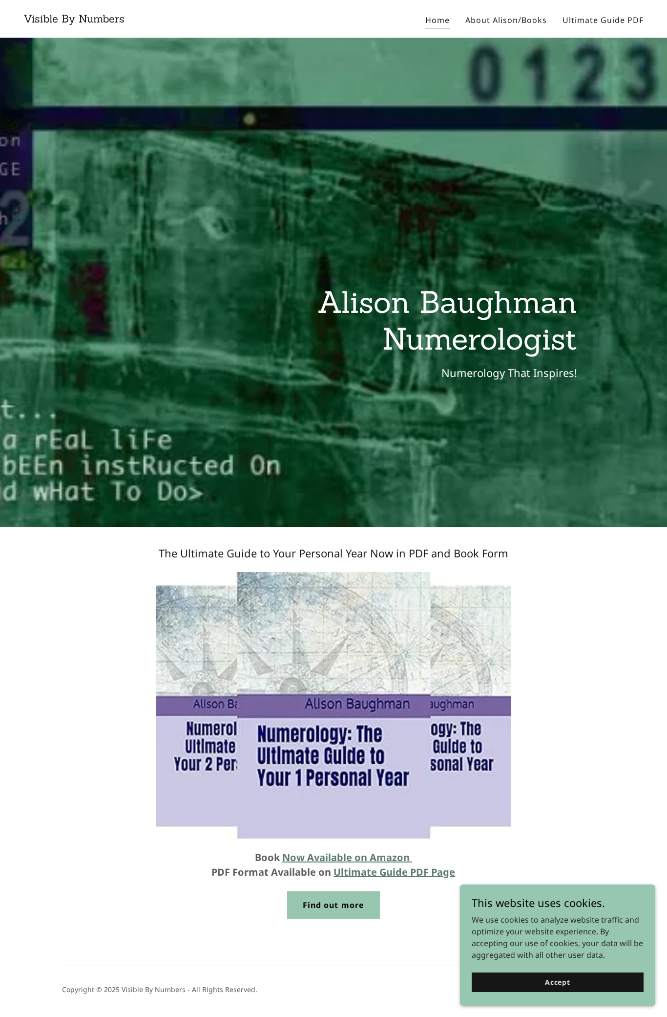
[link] (74, 19)
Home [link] (437, 20)
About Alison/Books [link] (506, 20)
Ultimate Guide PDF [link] (603, 20)
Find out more (333, 905)
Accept (557, 982)
